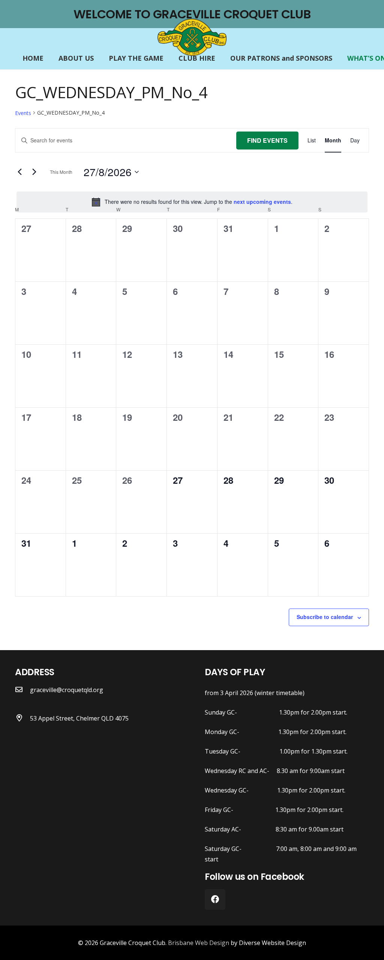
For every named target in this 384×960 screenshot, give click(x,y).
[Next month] (34, 171)
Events (23, 113)
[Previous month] (19, 171)
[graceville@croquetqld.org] (22, 690)
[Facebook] (215, 899)
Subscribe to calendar (325, 617)
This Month (61, 172)
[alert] (192, 201)
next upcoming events (262, 201)
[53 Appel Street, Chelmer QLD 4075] (22, 718)
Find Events (267, 140)
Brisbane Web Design (198, 943)
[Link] (192, 37)
